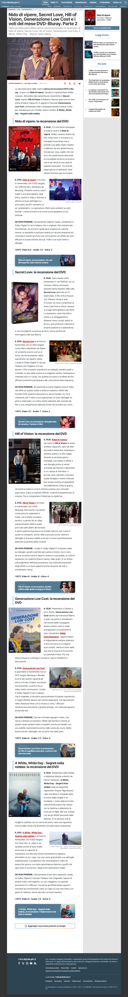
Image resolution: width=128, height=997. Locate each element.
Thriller (108, 20)
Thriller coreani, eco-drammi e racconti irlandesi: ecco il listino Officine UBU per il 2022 (104, 54)
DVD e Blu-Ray (112, 6)
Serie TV (54, 2)
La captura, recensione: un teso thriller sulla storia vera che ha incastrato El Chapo (99, 92)
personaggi (80, 2)
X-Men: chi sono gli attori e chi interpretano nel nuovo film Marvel (98, 72)
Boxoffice (123, 6)
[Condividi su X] (70, 84)
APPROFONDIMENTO (15, 83)
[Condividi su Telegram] (79, 84)
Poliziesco (108, 18)
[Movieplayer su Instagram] (27, 963)
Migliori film (67, 6)
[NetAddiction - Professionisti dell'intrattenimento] (62, 977)
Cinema (93, 2)
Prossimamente (100, 6)
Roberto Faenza (59, 439)
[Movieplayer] (27, 959)
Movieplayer (12, 9)
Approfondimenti (27, 9)
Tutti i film (77, 6)
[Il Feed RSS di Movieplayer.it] (35, 963)
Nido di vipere (29, 180)
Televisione (66, 2)
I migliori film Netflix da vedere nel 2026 (97, 110)
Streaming (105, 2)
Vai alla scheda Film (102, 28)
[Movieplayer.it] (10, 2)
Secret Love (28, 341)
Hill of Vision (28, 503)
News (49, 6)
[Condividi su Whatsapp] (75, 84)
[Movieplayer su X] (23, 963)
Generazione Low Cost (33, 668)
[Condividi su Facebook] (65, 84)
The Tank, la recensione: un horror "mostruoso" (98, 100)
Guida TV (117, 2)
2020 (102, 18)
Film (45, 2)
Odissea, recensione (15, 6)
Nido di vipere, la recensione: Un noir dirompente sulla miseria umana (105, 44)
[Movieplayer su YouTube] (31, 963)
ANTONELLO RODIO (30, 83)
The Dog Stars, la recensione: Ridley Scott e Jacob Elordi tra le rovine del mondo (99, 82)
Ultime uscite (88, 6)
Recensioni (57, 6)
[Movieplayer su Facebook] (19, 963)
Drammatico (101, 20)
